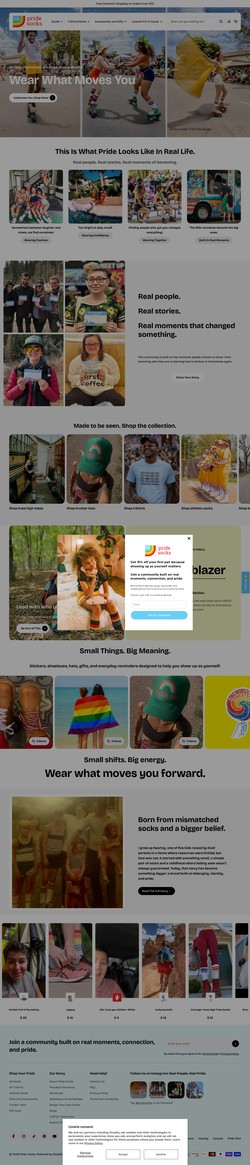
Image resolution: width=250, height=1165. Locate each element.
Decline (161, 1154)
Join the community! (159, 615)
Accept (123, 1154)
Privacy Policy (93, 1143)
